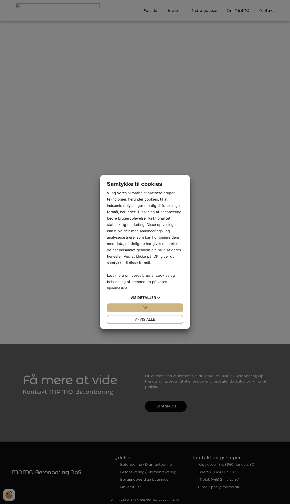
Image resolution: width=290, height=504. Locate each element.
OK (145, 307)
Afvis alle (145, 319)
